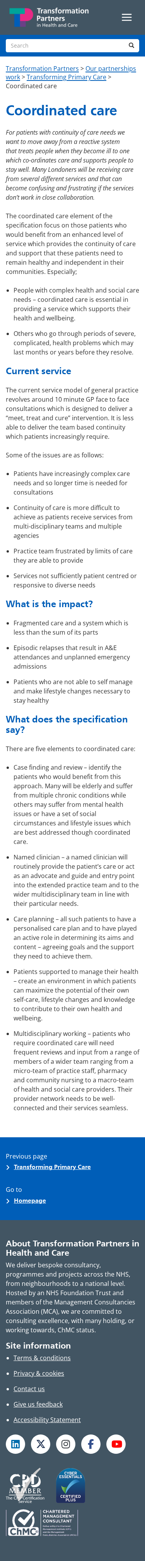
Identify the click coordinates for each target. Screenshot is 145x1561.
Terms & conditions (42, 1358)
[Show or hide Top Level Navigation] (127, 17)
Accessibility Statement (47, 1420)
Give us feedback (38, 1404)
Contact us (29, 1389)
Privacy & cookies (39, 1373)
